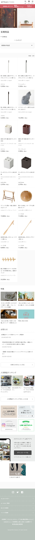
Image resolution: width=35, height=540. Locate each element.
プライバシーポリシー (12, 519)
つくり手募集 (4, 512)
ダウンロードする (22, 452)
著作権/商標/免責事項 (17, 524)
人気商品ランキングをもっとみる (17, 399)
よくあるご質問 (5, 503)
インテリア (18, 40)
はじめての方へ (5, 498)
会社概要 (27, 521)
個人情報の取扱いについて (26, 519)
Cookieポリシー (7, 521)
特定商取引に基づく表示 (18, 521)
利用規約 (4, 519)
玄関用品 (4, 36)
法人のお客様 (4, 508)
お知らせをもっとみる (18, 365)
